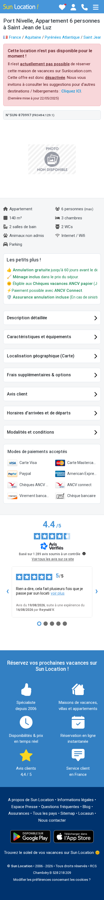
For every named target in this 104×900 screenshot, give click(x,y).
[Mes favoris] (62, 7)
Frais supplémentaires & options (39, 374)
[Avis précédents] (7, 592)
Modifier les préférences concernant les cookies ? (52, 880)
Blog (86, 806)
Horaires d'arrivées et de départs (39, 412)
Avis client (17, 394)
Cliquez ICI (71, 91)
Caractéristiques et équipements (39, 336)
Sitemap (68, 813)
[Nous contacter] (84, 7)
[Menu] (96, 7)
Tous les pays (45, 813)
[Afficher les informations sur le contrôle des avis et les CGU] (84, 553)
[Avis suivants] (96, 592)
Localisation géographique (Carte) (40, 355)
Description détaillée (27, 317)
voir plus (58, 593)
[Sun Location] (20, 6)
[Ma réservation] (73, 7)
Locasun (86, 813)
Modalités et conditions (30, 432)
